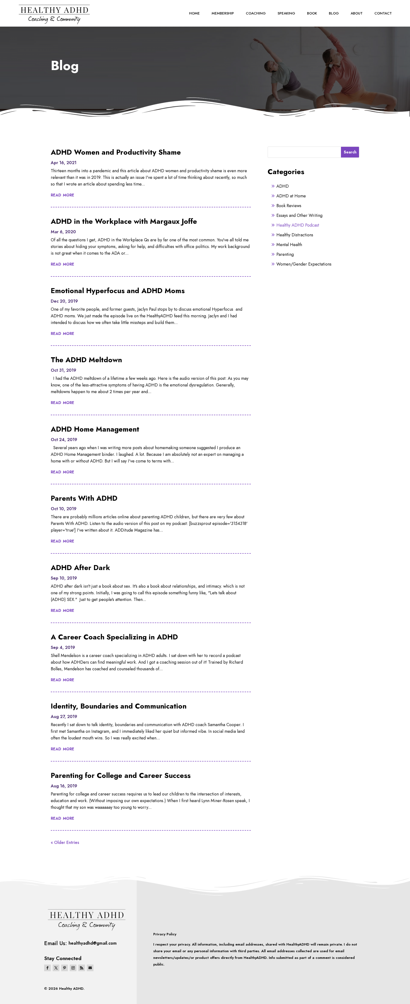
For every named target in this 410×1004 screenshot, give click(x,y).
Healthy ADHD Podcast (297, 225)
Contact (383, 13)
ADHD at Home (291, 196)
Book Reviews (288, 206)
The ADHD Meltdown (86, 360)
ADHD (282, 186)
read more (62, 194)
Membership (223, 13)
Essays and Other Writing (299, 215)
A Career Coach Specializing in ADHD (114, 637)
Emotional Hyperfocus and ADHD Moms (118, 290)
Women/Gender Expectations (303, 264)
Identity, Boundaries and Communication (118, 706)
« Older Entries (65, 842)
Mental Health (289, 245)
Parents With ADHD (84, 498)
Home (194, 13)
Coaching (256, 13)
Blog (334, 13)
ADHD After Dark (80, 567)
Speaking (286, 13)
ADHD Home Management (95, 429)
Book (312, 13)
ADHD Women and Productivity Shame (116, 152)
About (357, 13)
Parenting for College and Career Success (121, 775)
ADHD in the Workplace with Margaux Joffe (124, 221)
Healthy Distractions (294, 235)
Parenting (285, 254)
